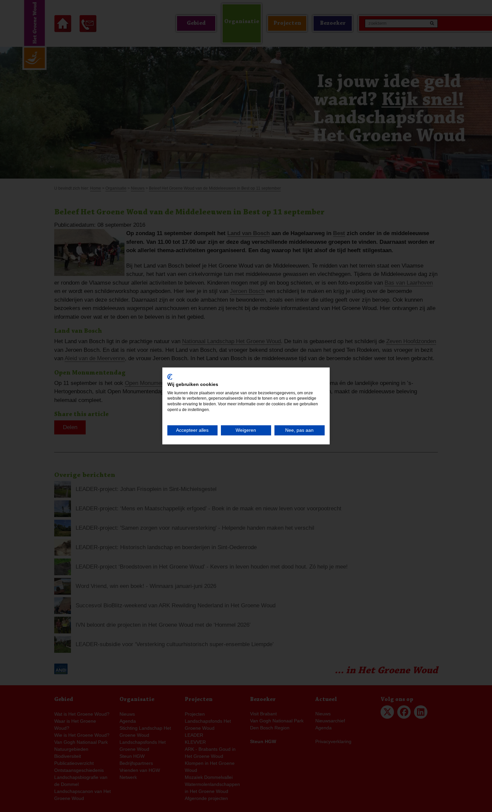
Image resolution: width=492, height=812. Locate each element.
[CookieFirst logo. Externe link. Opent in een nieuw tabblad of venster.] (169, 377)
